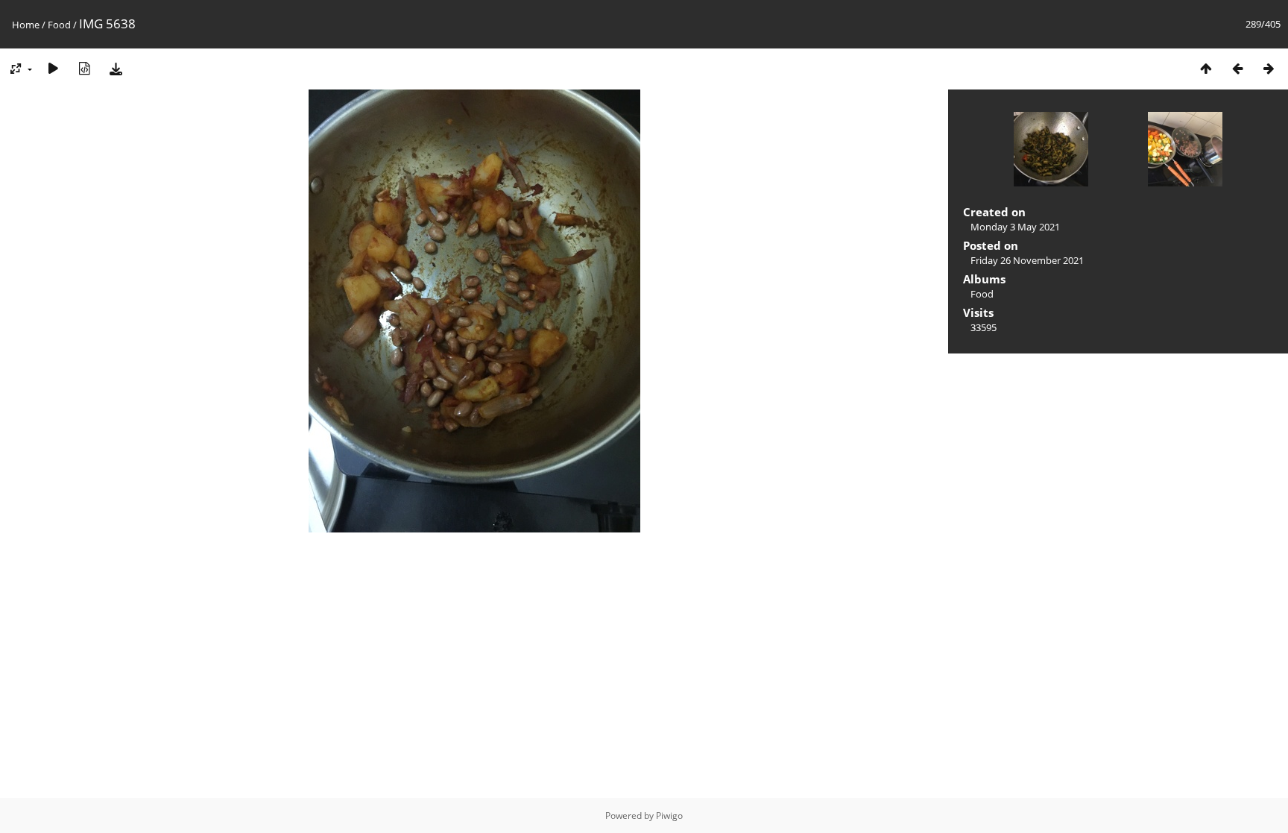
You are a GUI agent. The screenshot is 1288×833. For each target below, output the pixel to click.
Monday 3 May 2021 (1015, 226)
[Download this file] (115, 68)
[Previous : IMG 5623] (1237, 68)
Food (59, 24)
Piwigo (669, 815)
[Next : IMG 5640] (1268, 68)
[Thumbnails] (1206, 68)
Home (26, 24)
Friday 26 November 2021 (1027, 260)
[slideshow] (53, 68)
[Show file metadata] (84, 68)
